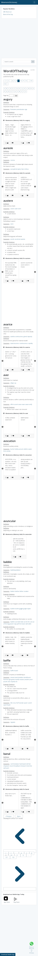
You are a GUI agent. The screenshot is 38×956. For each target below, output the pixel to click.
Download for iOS (11, 29)
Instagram (21, 47)
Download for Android (29, 29)
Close (33, 60)
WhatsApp (10, 47)
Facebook (10, 53)
